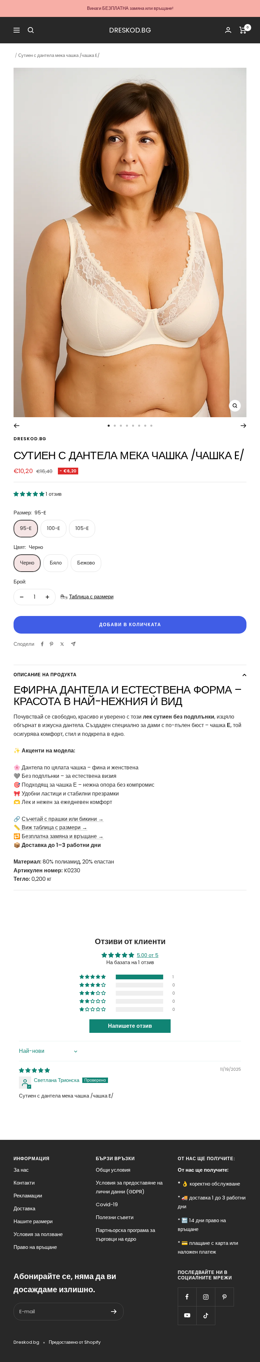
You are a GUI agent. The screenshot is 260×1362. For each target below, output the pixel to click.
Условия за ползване (38, 1234)
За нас (21, 1169)
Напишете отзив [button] (130, 1026)
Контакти (24, 1182)
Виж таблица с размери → (53, 827)
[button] (30, 493)
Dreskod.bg (30, 438)
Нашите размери (33, 1221)
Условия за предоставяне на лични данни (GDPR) (129, 1187)
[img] (34, 1070)
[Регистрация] (114, 1311)
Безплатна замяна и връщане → (63, 836)
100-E (53, 528)
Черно (27, 562)
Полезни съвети (114, 1217)
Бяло (56, 562)
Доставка (24, 1208)
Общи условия (113, 1169)
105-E (82, 528)
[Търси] (31, 30)
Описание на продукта (45, 675)
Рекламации (28, 1195)
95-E (25, 528)
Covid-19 (107, 1204)
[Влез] (228, 30)
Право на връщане (35, 1247)
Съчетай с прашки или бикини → (63, 819)
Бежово (86, 562)
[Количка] (242, 30)
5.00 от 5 (147, 955)
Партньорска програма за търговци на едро (125, 1234)
